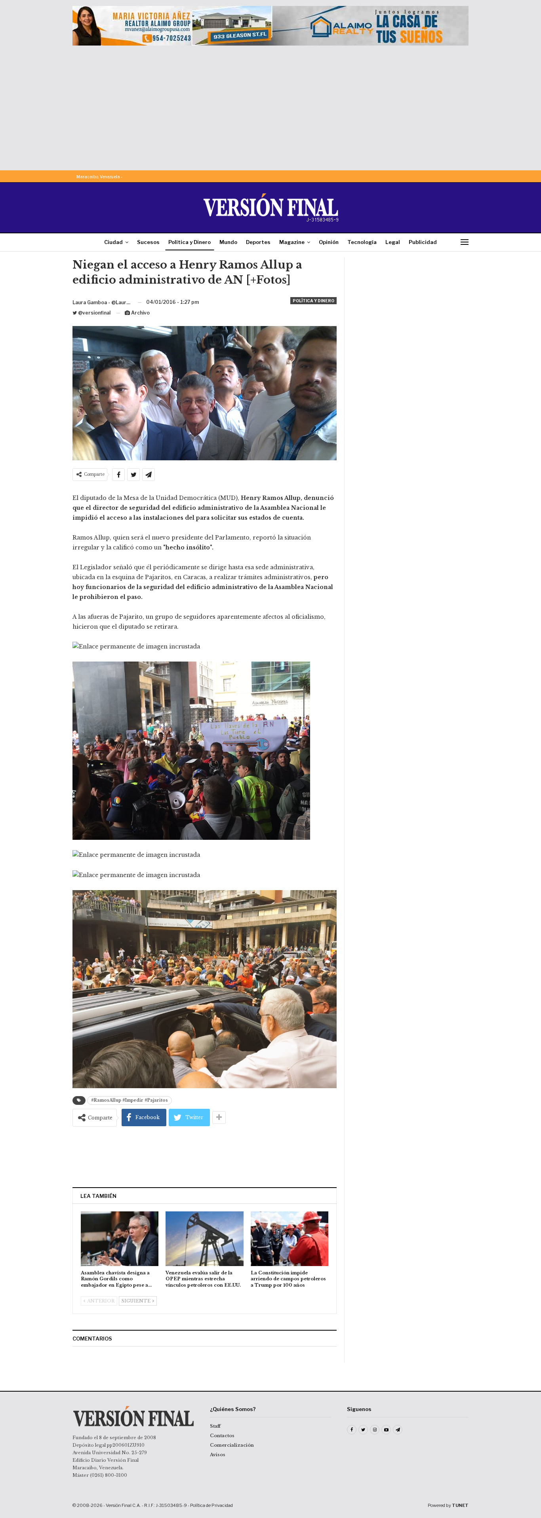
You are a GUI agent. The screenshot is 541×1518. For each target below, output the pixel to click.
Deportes (258, 242)
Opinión (329, 242)
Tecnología (362, 242)
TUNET (460, 1505)
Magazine (292, 242)
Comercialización (232, 1445)
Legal (392, 242)
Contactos (222, 1435)
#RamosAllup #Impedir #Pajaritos (129, 1100)
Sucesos (148, 242)
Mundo (228, 242)
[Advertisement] (270, 105)
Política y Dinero (189, 242)
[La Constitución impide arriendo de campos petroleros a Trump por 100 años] (289, 1238)
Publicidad (423, 242)
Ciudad (113, 242)
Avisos (217, 1454)
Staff (215, 1426)
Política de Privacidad (211, 1505)
